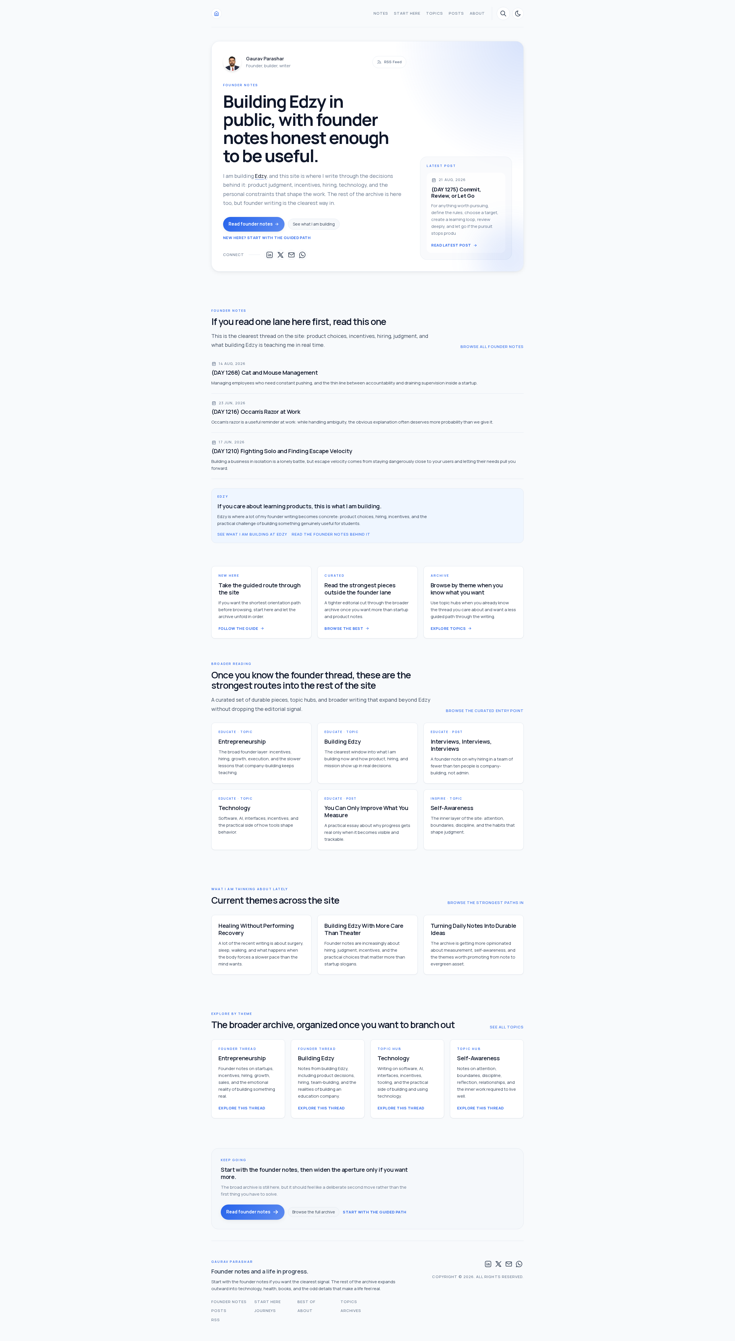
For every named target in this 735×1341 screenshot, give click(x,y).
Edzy (261, 175)
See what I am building (314, 224)
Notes (381, 13)
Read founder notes (251, 224)
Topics (434, 13)
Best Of (306, 1301)
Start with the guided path (374, 1212)
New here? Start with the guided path (267, 237)
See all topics (507, 1027)
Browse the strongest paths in (486, 902)
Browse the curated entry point (485, 710)
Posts (456, 13)
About (477, 13)
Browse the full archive (313, 1212)
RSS (215, 1319)
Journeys (265, 1310)
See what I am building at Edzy (252, 534)
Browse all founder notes (492, 346)
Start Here (407, 13)
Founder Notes (229, 1301)
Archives (351, 1310)
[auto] (518, 13)
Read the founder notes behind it (331, 534)
